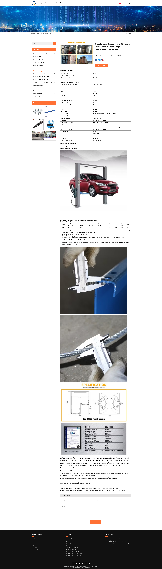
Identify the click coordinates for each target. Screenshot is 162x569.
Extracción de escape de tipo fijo (41, 76)
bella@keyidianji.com (85, 567)
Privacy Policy (95, 566)
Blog (106, 3)
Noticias (99, 3)
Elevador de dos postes (46, 33)
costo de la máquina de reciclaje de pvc (114, 538)
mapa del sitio (36, 549)
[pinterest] (79, 563)
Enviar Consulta (102, 65)
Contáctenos (114, 3)
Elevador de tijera (37, 56)
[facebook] (73, 563)
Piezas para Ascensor (38, 93)
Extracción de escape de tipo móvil (41, 79)
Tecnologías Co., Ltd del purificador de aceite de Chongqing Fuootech (121, 543)
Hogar (70, 3)
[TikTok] (86, 563)
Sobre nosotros (79, 3)
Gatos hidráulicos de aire (39, 62)
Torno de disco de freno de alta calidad (42, 82)
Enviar (95, 522)
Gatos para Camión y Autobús (40, 96)
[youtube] (89, 563)
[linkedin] (83, 563)
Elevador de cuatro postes (39, 73)
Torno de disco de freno (39, 68)
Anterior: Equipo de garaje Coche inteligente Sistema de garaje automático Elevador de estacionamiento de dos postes (89, 488)
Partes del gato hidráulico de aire (41, 53)
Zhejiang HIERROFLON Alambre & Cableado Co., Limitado (119, 542)
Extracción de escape (38, 65)
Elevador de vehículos (38, 59)
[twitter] (76, 563)
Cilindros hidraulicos (38, 85)
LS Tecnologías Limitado (111, 540)
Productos (90, 3)
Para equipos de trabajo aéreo (40, 91)
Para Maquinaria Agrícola (39, 88)
